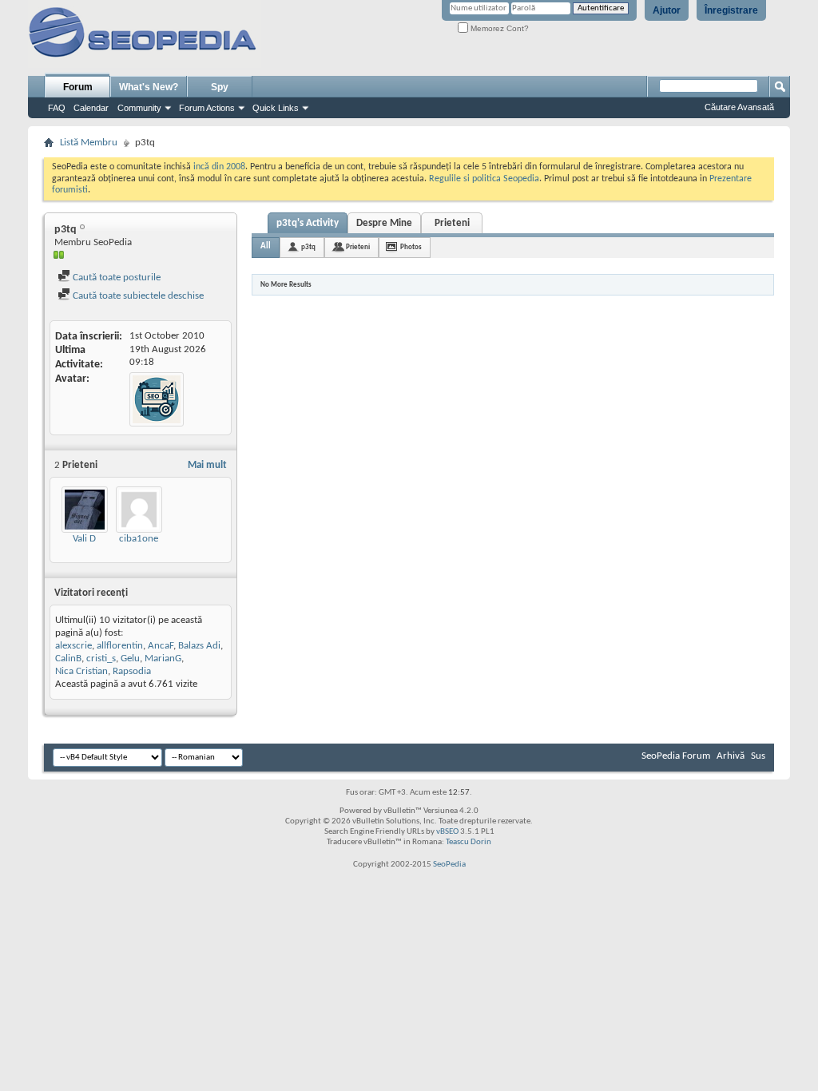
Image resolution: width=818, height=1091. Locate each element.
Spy (219, 87)
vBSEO (447, 831)
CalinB (68, 658)
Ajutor (667, 10)
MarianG (163, 658)
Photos (411, 247)
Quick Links (275, 108)
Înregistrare (731, 10)
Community (139, 108)
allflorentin (120, 646)
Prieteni (452, 223)
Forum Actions (207, 108)
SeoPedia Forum (675, 756)
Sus (758, 756)
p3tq (308, 247)
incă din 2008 (219, 167)
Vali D (84, 539)
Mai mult (207, 465)
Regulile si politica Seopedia (484, 179)
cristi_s (101, 658)
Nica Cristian (81, 671)
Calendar (91, 108)
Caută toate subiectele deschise (137, 296)
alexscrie (73, 646)
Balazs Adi (199, 646)
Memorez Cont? (498, 28)
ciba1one (138, 539)
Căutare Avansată (739, 107)
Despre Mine (384, 223)
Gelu (130, 658)
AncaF (160, 646)
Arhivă (731, 756)
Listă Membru (88, 142)
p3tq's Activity (307, 223)
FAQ (57, 108)
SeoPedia (449, 864)
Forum (78, 87)
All (265, 246)
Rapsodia (132, 671)
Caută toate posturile (115, 277)
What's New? (148, 87)
